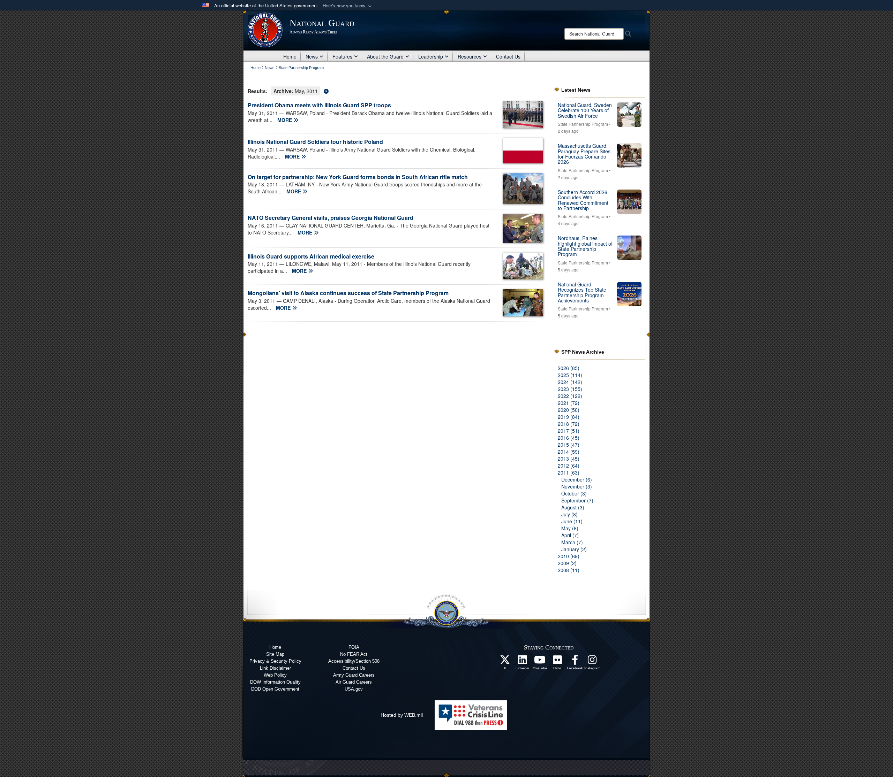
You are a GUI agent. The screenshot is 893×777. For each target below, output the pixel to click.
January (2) (574, 549)
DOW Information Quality (275, 682)
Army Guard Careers (354, 675)
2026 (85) (568, 367)
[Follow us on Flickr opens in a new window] (557, 661)
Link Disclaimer (275, 668)
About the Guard (385, 56)
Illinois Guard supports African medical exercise (311, 256)
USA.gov (354, 689)
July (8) (569, 514)
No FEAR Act (353, 654)
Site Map (275, 654)
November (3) (576, 486)
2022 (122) (570, 395)
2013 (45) (568, 458)
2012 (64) (568, 465)
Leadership (430, 56)
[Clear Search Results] (395, 90)
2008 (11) (568, 570)
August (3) (572, 507)
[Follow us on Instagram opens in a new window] (592, 661)
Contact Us (508, 56)
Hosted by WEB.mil (402, 715)
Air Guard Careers (354, 682)
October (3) (574, 493)
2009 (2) (567, 563)
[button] (348, 5)
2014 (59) (568, 451)
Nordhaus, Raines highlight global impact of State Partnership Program (585, 245)
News (312, 56)
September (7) (577, 500)
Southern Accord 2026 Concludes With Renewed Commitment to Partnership (583, 200)
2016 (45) (568, 437)
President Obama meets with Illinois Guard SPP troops (319, 105)
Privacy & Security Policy (275, 661)
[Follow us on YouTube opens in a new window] (540, 661)
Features (342, 56)
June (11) (572, 521)
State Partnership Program (583, 124)
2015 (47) (568, 444)
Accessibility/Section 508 (354, 661)
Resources (469, 56)
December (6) (576, 479)
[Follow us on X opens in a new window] (505, 661)
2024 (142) (570, 381)
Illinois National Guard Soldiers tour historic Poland (315, 142)
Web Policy (275, 675)
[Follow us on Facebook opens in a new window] (575, 661)
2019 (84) (568, 416)
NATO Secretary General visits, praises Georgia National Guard (330, 218)
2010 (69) (568, 556)
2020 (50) (568, 409)
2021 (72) (568, 402)
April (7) (570, 535)
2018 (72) (568, 423)
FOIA (353, 647)
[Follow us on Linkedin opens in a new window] (522, 661)
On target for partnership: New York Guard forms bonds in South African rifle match (358, 177)
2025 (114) (570, 374)
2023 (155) (570, 388)
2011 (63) (568, 472)
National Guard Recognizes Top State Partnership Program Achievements (582, 292)
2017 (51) (568, 430)
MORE (285, 119)
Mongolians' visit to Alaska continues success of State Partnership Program (348, 293)
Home (290, 56)
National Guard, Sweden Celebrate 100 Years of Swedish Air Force (585, 110)
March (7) (572, 542)
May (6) (569, 528)
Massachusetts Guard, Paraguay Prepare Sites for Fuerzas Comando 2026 (584, 153)
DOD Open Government (275, 689)
